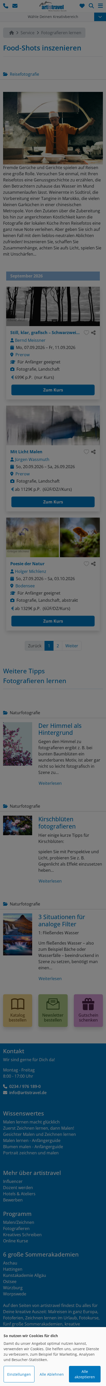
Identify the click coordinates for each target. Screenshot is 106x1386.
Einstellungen (19, 1374)
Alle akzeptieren (85, 1374)
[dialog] (53, 1356)
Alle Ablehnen (52, 1374)
